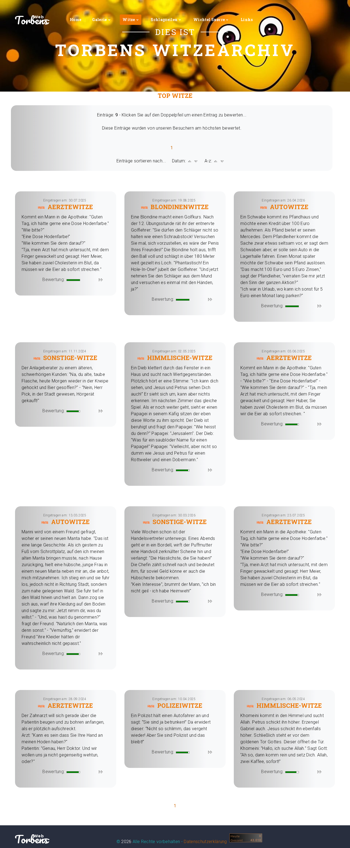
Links (247, 19)
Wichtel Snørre (209, 19)
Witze (128, 19)
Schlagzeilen (164, 19)
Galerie (99, 19)
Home (75, 19)
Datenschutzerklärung (205, 841)
